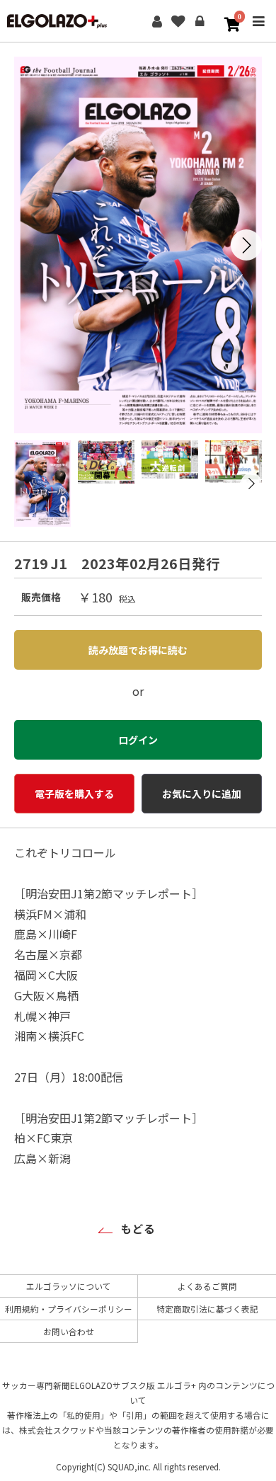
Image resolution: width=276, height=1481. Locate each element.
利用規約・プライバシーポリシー (68, 1309)
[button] (246, 245)
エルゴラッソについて (68, 1286)
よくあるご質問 (207, 1286)
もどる (138, 1228)
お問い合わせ (68, 1331)
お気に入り (178, 21)
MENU (258, 30)
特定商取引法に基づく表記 (207, 1309)
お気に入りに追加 (201, 794)
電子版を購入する (74, 794)
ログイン (199, 21)
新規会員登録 (157, 21)
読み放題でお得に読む (138, 650)
